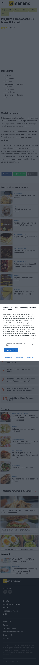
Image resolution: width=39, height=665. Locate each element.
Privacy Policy (30, 357)
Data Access (19, 357)
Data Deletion (8, 357)
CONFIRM (11, 350)
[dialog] (19, 332)
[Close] (35, 308)
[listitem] (19, 344)
